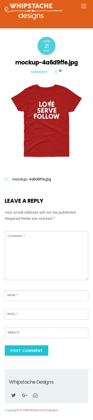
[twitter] (13, 395)
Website (13, 332)
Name (12, 295)
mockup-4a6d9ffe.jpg (46, 62)
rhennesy (39, 72)
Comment (16, 236)
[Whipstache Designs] (34, 18)
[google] (24, 395)
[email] (35, 395)
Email (12, 314)
